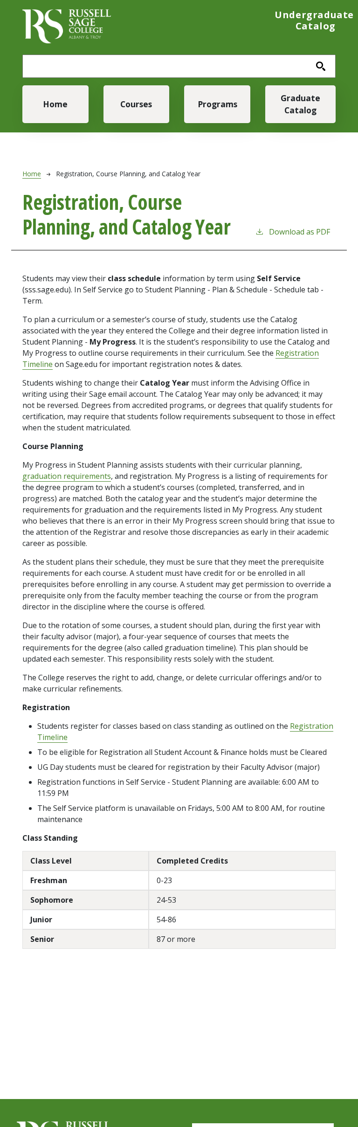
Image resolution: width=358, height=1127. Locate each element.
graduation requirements (66, 476)
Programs (217, 104)
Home (55, 104)
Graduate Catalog (300, 104)
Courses (136, 104)
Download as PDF (299, 232)
